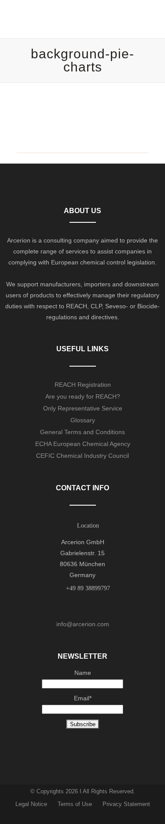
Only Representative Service (82, 408)
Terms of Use (75, 804)
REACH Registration (83, 384)
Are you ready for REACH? (82, 396)
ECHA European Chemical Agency (82, 443)
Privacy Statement (126, 804)
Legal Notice (31, 804)
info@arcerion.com (82, 624)
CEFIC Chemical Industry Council (82, 455)
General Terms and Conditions (82, 431)
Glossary (82, 420)
